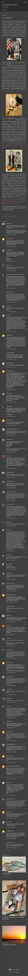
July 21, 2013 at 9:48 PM (11, 569)
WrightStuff (9, 472)
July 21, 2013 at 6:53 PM (10, 500)
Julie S (7, 822)
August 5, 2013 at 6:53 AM (11, 847)
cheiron (8, 811)
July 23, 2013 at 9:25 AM (11, 795)
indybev (8, 721)
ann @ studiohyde (10, 429)
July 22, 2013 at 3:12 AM (10, 645)
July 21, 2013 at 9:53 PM (10, 579)
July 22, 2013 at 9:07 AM (11, 694)
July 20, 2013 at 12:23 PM (11, 402)
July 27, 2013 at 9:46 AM (11, 818)
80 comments (8, 947)
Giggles (8, 406)
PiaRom (8, 662)
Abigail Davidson (10, 594)
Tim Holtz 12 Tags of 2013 (10, 216)
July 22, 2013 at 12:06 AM (11, 621)
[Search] (25, 2)
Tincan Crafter (9, 799)
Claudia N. (8, 250)
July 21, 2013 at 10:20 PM (11, 602)
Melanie (8, 393)
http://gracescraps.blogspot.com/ (14, 776)
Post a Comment (6, 850)
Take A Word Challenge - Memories (12, 203)
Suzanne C (8, 504)
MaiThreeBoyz (9, 744)
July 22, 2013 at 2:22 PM (11, 727)
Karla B (8, 564)
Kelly (7, 782)
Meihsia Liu (9, 583)
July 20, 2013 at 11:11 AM (10, 367)
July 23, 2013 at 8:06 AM (11, 762)
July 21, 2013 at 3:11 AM (10, 425)
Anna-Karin (8, 649)
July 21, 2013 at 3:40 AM (11, 435)
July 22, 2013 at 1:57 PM (10, 717)
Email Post (7, 214)
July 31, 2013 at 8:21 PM (10, 827)
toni (7, 706)
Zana (7, 615)
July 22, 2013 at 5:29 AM (11, 672)
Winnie (8, 335)
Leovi (7, 306)
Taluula (8, 689)
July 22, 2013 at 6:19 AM (10, 685)
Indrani (7, 698)
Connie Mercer (9, 491)
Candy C (8, 529)
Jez (7, 315)
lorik (7, 625)
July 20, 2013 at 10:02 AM (11, 348)
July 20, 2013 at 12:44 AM (11, 246)
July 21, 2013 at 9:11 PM (10, 550)
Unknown (8, 238)
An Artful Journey (9, 945)
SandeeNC (8, 831)
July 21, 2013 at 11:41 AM (10, 477)
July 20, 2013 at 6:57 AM (11, 302)
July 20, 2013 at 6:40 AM (11, 270)
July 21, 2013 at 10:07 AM (11, 468)
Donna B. (8, 755)
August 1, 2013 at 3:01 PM (11, 838)
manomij (8, 731)
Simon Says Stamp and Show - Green (11, 89)
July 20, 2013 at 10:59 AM (11, 359)
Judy (7, 554)
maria (7, 223)
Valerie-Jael (9, 363)
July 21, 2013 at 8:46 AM (11, 452)
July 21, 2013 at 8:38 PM (11, 518)
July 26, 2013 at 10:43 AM (11, 807)
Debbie (8, 265)
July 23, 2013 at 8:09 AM (11, 778)
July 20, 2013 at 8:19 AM (11, 311)
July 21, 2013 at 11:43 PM (11, 611)
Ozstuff (8, 573)
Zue (7, 456)
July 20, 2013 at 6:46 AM (11, 288)
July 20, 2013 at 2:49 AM (11, 261)
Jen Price (8, 420)
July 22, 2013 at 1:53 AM (10, 634)
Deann (7, 522)
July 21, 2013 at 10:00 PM (11, 590)
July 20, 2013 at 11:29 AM (11, 389)
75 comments (8, 876)
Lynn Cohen (9, 481)
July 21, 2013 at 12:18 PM (11, 487)
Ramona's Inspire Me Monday (19, 201)
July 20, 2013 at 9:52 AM (11, 331)
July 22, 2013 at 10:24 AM (11, 702)
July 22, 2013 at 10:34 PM (11, 752)
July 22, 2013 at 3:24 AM (11, 658)
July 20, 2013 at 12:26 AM (11, 234)
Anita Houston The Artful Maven (14, 274)
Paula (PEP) (9, 371)
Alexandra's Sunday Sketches (9, 199)
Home (4, 9)
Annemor (8, 439)
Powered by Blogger (15, 969)
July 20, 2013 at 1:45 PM (11, 416)
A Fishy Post (6, 874)
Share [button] (3, 214)
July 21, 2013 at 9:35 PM (10, 560)
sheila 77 (8, 676)
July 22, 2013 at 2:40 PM (11, 740)
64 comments (8, 921)
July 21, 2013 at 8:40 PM (11, 526)
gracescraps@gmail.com (12, 766)
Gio (7, 638)
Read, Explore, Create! (9, 5)
